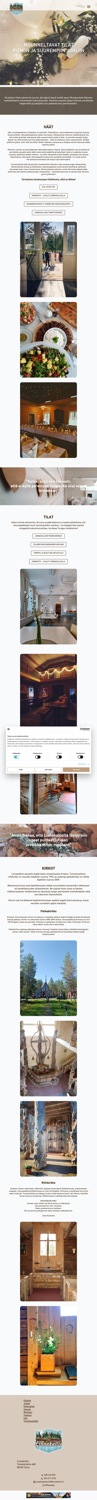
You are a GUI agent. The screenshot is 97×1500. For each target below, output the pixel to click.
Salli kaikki (76, 769)
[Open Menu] (88, 6)
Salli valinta (48, 769)
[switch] (38, 756)
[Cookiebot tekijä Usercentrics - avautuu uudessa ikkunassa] (81, 729)
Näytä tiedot (82, 764)
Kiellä (21, 769)
